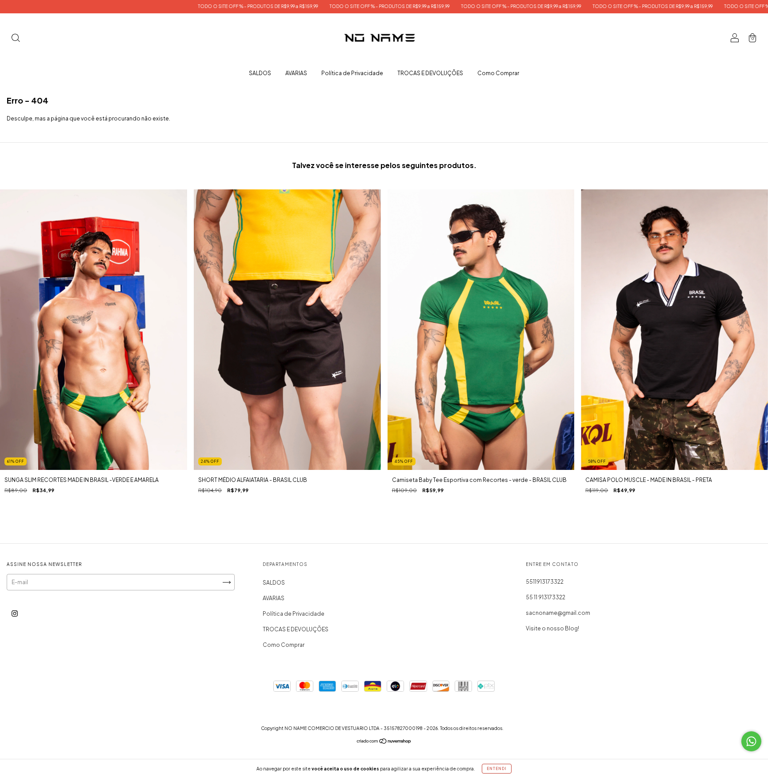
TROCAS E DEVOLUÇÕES (430, 73)
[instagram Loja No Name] (15, 613)
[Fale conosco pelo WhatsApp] (751, 741)
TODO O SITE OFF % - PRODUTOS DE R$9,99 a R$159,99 (184, 6)
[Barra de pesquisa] (15, 39)
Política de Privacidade (352, 73)
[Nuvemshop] (384, 742)
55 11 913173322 (545, 597)
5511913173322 (545, 581)
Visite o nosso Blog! (552, 628)
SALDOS (260, 73)
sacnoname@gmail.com (558, 613)
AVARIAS (296, 73)
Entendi (497, 768)
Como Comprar (498, 73)
